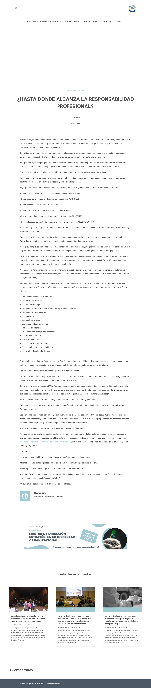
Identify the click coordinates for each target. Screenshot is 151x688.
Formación (30, 22)
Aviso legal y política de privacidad (32, 684)
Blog (119, 22)
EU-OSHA (86, 22)
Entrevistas (109, 22)
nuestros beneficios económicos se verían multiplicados (45, 442)
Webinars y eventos (50, 22)
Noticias (97, 22)
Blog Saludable (72, 90)
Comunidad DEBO (72, 22)
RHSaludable (17, 625)
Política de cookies (53, 684)
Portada (81, 90)
